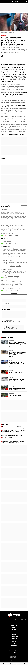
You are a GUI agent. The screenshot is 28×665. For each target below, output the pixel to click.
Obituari (14, 638)
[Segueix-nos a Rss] (25, 619)
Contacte (14, 643)
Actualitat (14, 625)
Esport (10, 360)
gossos (3, 160)
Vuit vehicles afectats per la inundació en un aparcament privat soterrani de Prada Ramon (11, 434)
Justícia (11, 350)
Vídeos (14, 634)
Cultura (11, 377)
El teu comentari (6, 309)
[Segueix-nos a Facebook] (3, 619)
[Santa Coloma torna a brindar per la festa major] (4, 387)
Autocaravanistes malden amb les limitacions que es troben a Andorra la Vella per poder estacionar (13, 442)
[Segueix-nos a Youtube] (9, 619)
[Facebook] (3, 664)
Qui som (14, 641)
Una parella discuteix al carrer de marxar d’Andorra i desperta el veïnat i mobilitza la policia (13, 431)
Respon (10, 235)
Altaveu (5, 56)
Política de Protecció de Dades (14, 647)
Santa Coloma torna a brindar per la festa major (17, 388)
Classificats (14, 636)
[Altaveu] (15, 2)
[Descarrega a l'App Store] (14, 661)
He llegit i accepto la (11, 321)
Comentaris (14, 59)
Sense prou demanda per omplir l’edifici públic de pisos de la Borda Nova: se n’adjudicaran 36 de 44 (13, 427)
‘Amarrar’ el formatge (15, 395)
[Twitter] (10, 664)
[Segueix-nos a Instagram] (12, 619)
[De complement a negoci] (4, 372)
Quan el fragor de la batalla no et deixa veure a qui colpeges (13, 438)
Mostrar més (14, 293)
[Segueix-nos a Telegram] (22, 619)
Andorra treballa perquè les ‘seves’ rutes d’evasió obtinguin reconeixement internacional (17, 381)
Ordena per (17, 206)
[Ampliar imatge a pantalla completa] (25, 16)
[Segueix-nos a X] (6, 619)
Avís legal (14, 652)
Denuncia (16, 235)
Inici (14, 623)
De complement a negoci (15, 372)
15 (3, 290)
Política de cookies (14, 650)
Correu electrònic (6, 303)
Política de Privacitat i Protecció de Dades (11, 321)
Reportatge (11, 370)
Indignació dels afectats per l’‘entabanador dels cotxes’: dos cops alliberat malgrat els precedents (17, 344)
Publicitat (14, 645)
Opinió (14, 627)
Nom (3, 297)
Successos (11, 340)
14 (3, 243)
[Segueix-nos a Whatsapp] (19, 619)
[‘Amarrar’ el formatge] (4, 395)
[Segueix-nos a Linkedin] (15, 619)
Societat (3, 35)
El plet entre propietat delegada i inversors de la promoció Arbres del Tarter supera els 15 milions (17, 354)
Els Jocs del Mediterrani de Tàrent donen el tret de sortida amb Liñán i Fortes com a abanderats (17, 364)
